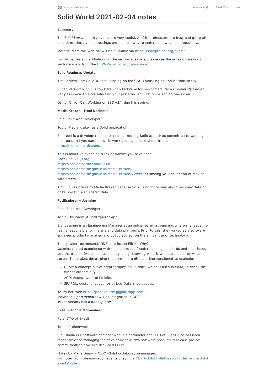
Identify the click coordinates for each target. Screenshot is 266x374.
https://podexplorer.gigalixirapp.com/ (114, 292)
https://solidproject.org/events (160, 51)
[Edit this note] (207, 7)
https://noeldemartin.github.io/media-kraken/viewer (99, 174)
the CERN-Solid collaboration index (158, 358)
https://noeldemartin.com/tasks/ (83, 164)
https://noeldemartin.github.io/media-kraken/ (94, 169)
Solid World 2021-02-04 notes (232, 7)
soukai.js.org (79, 159)
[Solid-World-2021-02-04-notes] (55, 16)
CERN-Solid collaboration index (123, 64)
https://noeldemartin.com (78, 145)
